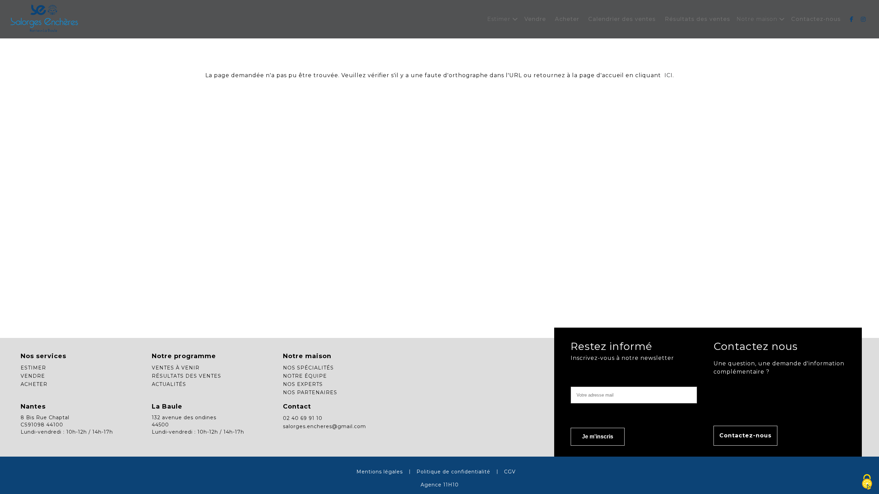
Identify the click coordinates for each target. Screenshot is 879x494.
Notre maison (758, 19)
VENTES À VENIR (175, 368)
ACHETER (34, 384)
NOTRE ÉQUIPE (305, 376)
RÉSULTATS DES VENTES (186, 376)
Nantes (33, 406)
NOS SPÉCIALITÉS (308, 368)
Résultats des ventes (697, 19)
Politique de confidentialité (453, 472)
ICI (668, 75)
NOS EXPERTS (303, 384)
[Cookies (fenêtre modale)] (867, 482)
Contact (297, 406)
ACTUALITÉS (169, 384)
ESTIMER (33, 368)
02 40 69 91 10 (302, 418)
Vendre (535, 19)
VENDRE (33, 376)
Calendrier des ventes (622, 19)
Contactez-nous (816, 19)
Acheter (567, 19)
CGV (510, 472)
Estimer (499, 19)
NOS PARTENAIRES (310, 392)
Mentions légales (379, 472)
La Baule (167, 406)
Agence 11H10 (440, 485)
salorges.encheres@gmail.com (324, 426)
